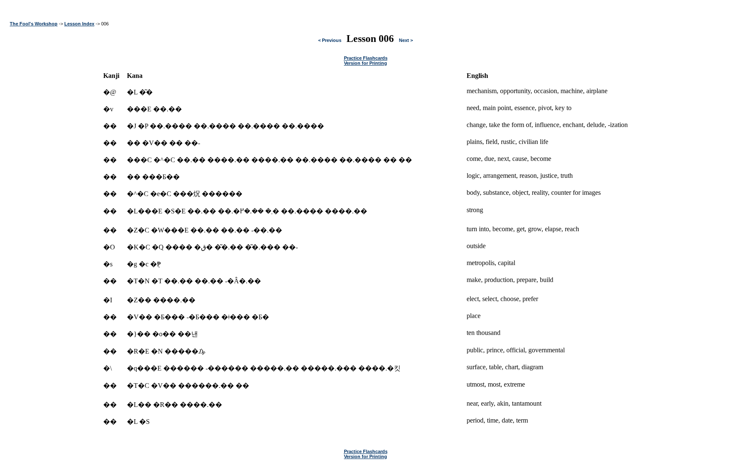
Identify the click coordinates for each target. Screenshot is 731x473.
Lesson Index (79, 23)
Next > (406, 40)
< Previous (329, 40)
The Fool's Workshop (34, 23)
